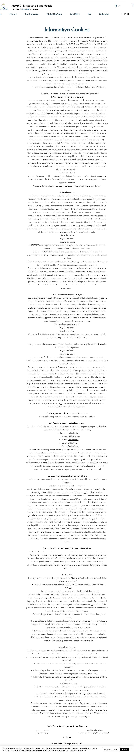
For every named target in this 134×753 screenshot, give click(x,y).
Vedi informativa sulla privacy (76, 750)
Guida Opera (73, 446)
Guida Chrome (74, 436)
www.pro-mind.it (97, 37)
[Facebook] (122, 14)
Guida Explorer (74, 433)
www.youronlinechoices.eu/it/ (71, 485)
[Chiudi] (131, 749)
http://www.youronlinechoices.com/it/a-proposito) (66, 499)
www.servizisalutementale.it (37, 41)
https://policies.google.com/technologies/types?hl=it (75, 265)
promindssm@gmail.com (95, 730)
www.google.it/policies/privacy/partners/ (69, 337)
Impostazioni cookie (110, 749)
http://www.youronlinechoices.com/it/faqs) (84, 515)
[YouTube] (128, 14)
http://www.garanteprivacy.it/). (78, 716)
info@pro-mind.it (92, 93)
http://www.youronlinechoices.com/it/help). (62, 518)
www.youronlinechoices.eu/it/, (39, 495)
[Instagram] (125, 14)
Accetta (124, 749)
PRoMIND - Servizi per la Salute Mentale (67, 726)
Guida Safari (73, 443)
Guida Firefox (73, 439)
